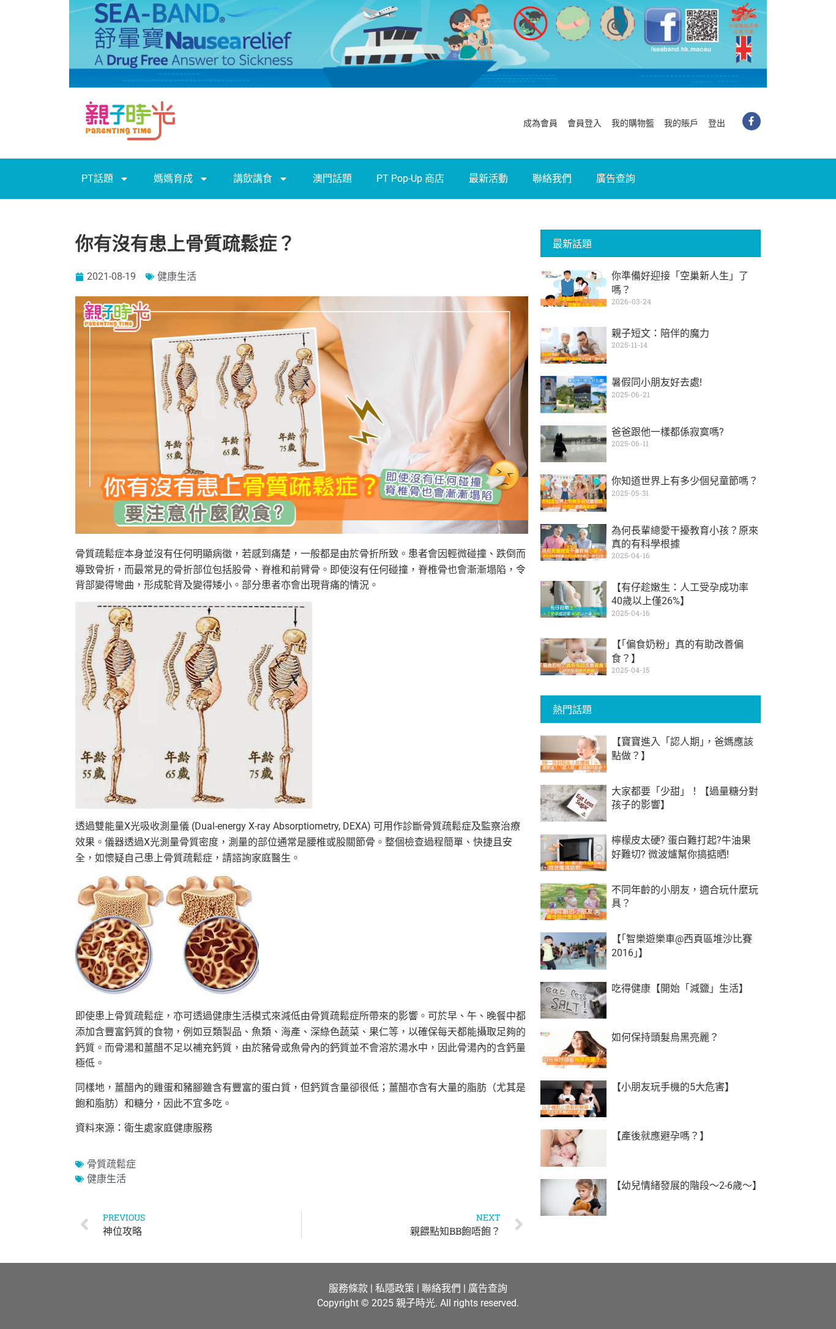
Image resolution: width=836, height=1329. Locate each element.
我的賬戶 (681, 123)
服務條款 (348, 1288)
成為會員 (540, 123)
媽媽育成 (173, 178)
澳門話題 (332, 178)
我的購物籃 (632, 123)
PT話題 (97, 178)
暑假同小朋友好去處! (656, 382)
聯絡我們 (552, 178)
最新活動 (488, 178)
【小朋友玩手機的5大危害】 (672, 1087)
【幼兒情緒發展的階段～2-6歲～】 (686, 1185)
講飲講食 (252, 178)
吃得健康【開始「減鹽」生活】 (679, 988)
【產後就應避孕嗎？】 (660, 1136)
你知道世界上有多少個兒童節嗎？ (684, 481)
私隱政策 (394, 1288)
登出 (716, 123)
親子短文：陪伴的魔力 (660, 333)
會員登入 (584, 123)
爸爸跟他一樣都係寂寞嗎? (667, 432)
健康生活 (176, 276)
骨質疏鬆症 (111, 1164)
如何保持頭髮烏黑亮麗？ (665, 1037)
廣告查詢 (615, 178)
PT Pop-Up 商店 (410, 178)
